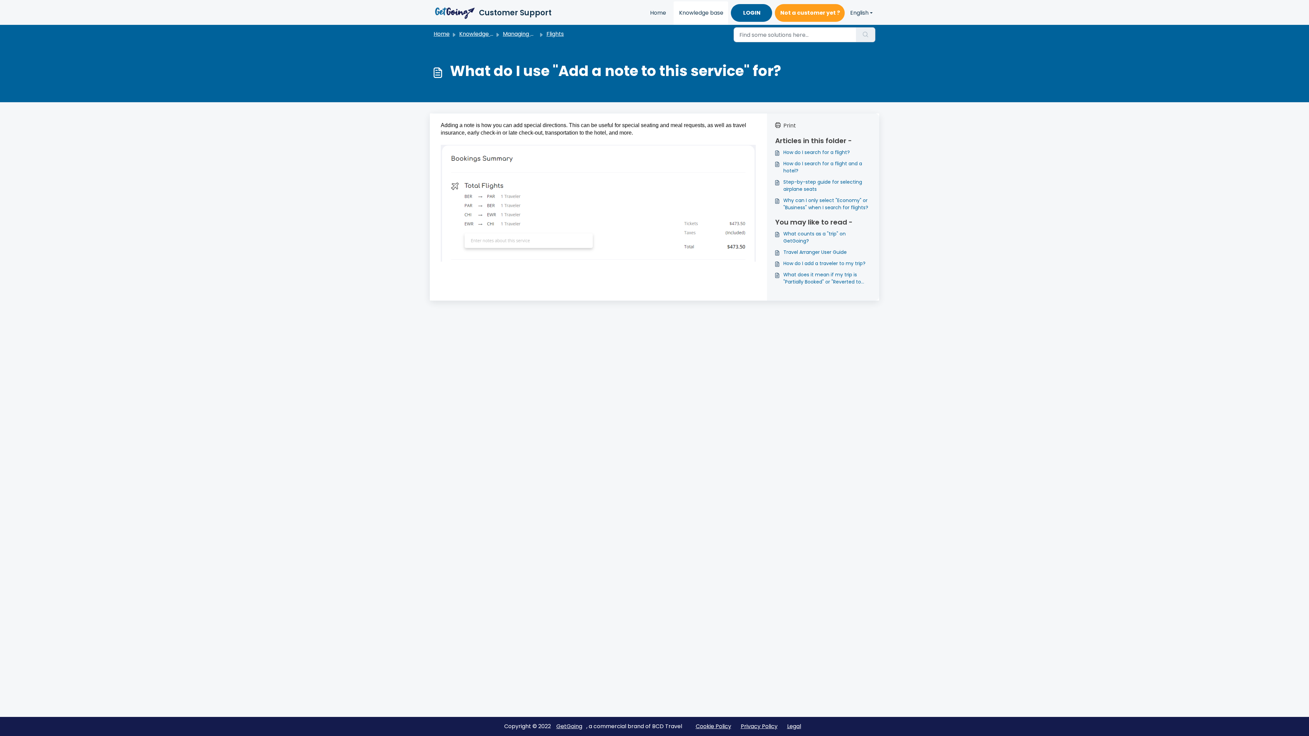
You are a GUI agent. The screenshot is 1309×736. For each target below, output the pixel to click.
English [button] (859, 13)
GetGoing (569, 726)
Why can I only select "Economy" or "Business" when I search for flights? (825, 204)
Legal (794, 726)
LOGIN (752, 13)
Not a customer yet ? (810, 13)
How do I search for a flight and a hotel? (822, 167)
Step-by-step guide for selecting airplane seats (822, 186)
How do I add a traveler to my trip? (824, 263)
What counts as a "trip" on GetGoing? (814, 237)
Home (658, 13)
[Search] (865, 34)
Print (789, 125)
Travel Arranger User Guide (815, 252)
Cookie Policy (713, 726)
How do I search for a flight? (816, 152)
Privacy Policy (759, 726)
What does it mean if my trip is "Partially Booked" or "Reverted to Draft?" (822, 278)
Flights (555, 34)
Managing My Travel (530, 34)
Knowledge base (701, 13)
